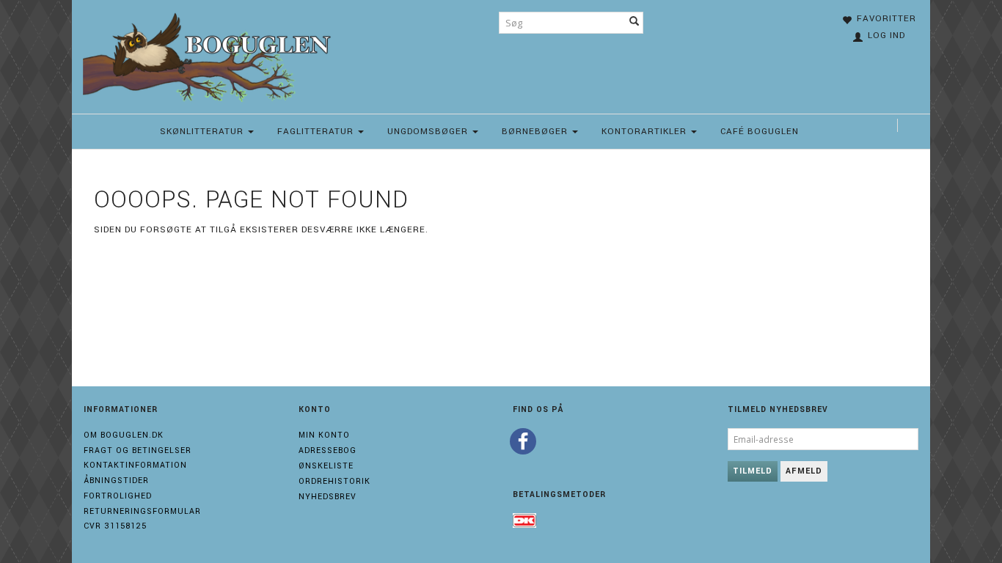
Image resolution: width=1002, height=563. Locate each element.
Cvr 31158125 (115, 525)
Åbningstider (116, 480)
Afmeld (804, 471)
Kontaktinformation (135, 465)
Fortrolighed (118, 495)
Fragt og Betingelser (137, 450)
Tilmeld (752, 471)
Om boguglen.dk (124, 435)
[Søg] (634, 22)
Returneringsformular (142, 511)
